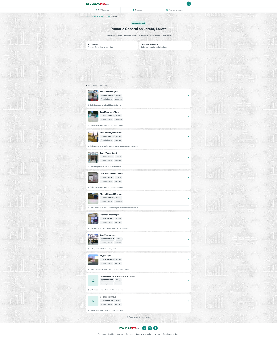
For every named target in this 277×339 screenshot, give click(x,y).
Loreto (108, 16)
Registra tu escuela (143, 334)
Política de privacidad (106, 334)
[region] (138, 67)
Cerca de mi (139, 10)
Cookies (120, 334)
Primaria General (98, 16)
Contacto (129, 334)
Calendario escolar (175, 10)
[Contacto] (150, 328)
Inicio (88, 16)
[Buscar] (189, 4)
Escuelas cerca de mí (171, 334)
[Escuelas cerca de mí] (155, 328)
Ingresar (157, 334)
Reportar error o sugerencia (139, 317)
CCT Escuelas (103, 10)
